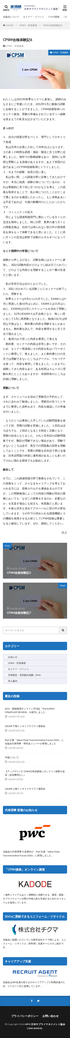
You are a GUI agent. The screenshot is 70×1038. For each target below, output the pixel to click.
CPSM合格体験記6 (52, 25)
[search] (63, 630)
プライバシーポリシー (24, 1015)
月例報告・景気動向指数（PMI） (25, 675)
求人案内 (12, 681)
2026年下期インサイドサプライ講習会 (25, 726)
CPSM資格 (54, 16)
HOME (9, 25)
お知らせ (12, 657)
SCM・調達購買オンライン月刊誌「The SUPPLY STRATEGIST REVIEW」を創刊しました (30, 710)
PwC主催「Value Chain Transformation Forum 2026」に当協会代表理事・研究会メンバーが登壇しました (34, 742)
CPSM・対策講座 (28, 25)
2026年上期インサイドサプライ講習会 (25, 788)
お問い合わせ (50, 1015)
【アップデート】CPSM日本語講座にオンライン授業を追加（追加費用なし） (35, 773)
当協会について (11, 16)
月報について (12, 757)
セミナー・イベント (33, 16)
